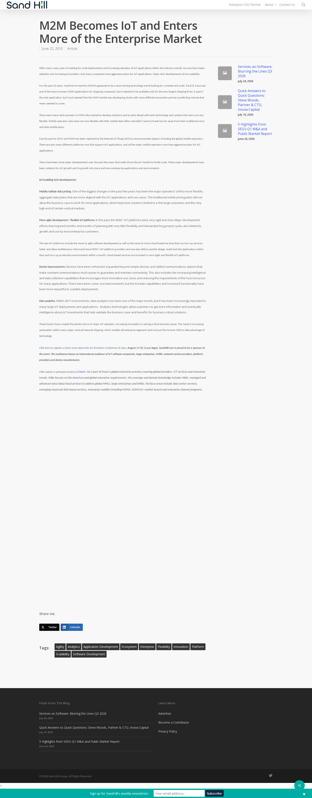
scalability (62, 654)
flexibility (164, 647)
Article (72, 48)
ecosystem (129, 647)
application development (100, 647)
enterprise (147, 647)
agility (60, 647)
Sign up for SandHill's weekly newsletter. (119, 793)
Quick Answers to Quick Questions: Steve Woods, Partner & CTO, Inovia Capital (94, 727)
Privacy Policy (167, 731)
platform (198, 647)
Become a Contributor (173, 722)
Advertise (164, 713)
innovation (181, 647)
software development (89, 654)
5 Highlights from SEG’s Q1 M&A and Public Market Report (79, 741)
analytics (74, 647)
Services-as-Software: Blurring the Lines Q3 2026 (72, 713)
